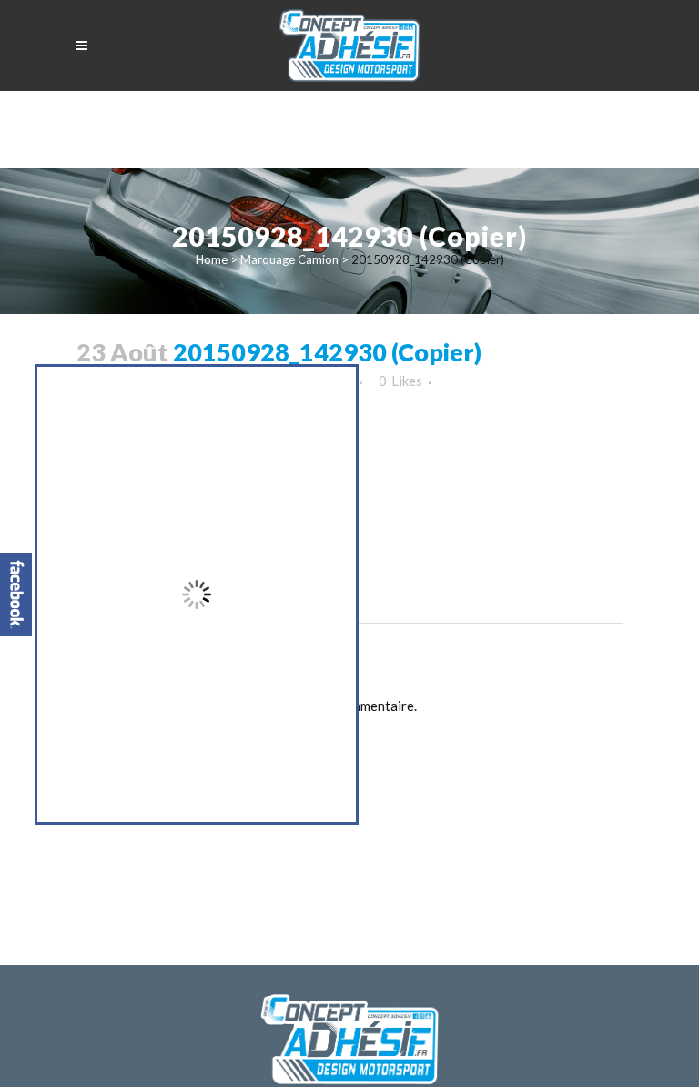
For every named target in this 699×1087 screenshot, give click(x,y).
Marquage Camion (289, 259)
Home (212, 259)
